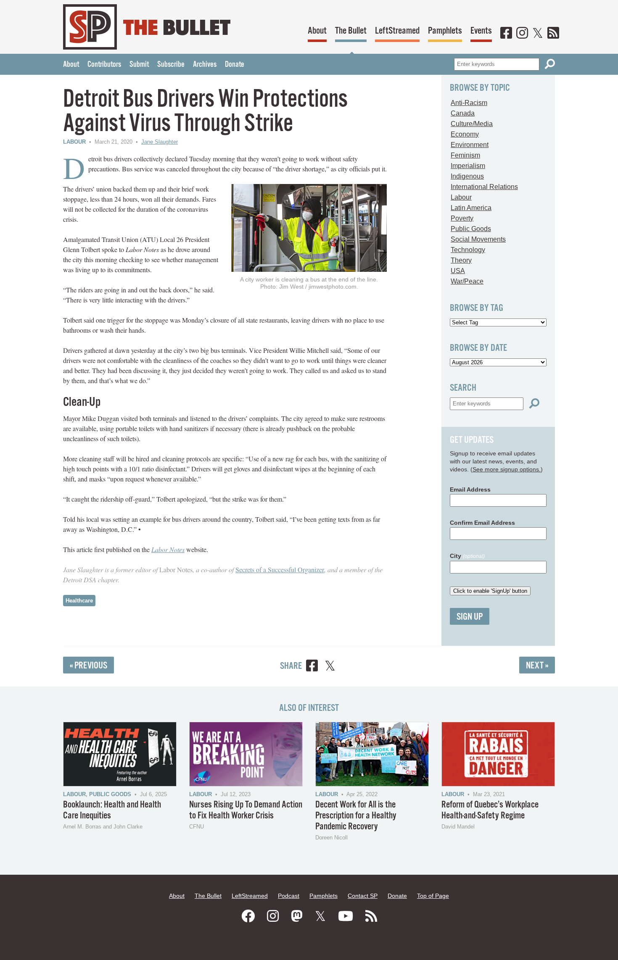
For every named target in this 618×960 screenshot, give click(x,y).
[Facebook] (506, 34)
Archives (205, 65)
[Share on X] (330, 667)
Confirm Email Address (482, 522)
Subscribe (171, 65)
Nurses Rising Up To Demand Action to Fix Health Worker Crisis (245, 810)
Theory (461, 260)
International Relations (484, 186)
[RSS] (553, 34)
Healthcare (79, 600)
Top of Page (433, 895)
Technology (468, 249)
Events (481, 31)
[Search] (550, 64)
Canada (463, 113)
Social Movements (478, 239)
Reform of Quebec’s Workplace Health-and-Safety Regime (490, 810)
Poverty (462, 218)
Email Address (470, 489)
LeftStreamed (397, 31)
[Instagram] (522, 34)
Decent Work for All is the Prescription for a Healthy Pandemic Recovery (355, 816)
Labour (74, 142)
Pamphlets (445, 31)
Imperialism (468, 165)
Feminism (465, 155)
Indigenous (467, 176)
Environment (470, 144)
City (467, 555)
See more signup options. (507, 469)
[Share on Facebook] (312, 667)
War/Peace (467, 281)
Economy (465, 134)
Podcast (288, 895)
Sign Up (470, 617)
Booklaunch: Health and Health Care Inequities (112, 810)
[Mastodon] (297, 916)
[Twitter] (537, 34)
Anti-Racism (469, 102)
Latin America (471, 207)
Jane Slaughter (159, 142)
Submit (139, 65)
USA (458, 270)
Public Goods (471, 228)
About (317, 31)
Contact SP (363, 895)
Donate (234, 65)
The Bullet (351, 31)
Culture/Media (472, 123)
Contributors (104, 65)
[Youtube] (345, 916)
